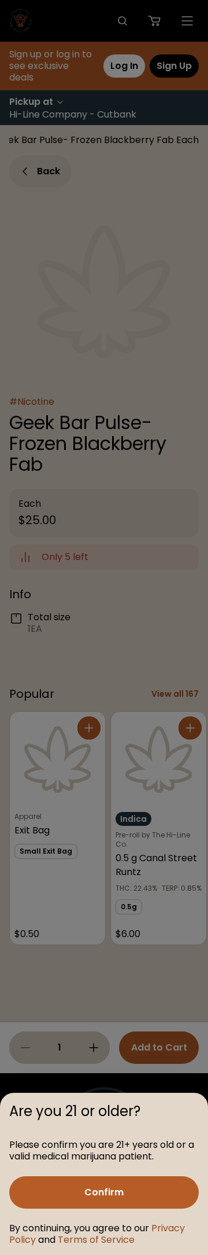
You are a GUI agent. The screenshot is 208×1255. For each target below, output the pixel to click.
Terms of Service (96, 1239)
